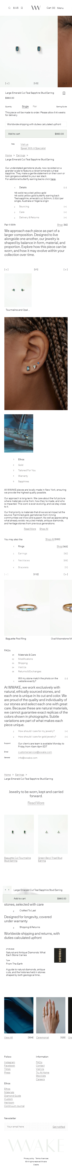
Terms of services (41, 1158)
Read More (30, 528)
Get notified (59, 1126)
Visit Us (40, 1069)
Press (7, 1072)
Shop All (43, 528)
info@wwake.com (27, 757)
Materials (9, 1092)
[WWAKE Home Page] (36, 8)
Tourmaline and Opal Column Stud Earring (18, 309)
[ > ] (65, 83)
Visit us (24, 144)
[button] (22, 8)
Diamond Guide (12, 1095)
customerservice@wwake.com (35, 752)
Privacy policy (29, 1158)
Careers (40, 1079)
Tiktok (7, 1069)
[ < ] (7, 83)
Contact (40, 1065)
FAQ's (39, 1062)
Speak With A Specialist (33, 148)
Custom (8, 1099)
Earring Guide (61, 106)
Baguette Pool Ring (16, 638)
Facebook (9, 1065)
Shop (59, 546)
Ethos (7, 1088)
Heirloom (9, 1102)
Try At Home (42, 1072)
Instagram (9, 1062)
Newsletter (10, 1118)
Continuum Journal (14, 1106)
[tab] (36, 546)
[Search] (9, 8)
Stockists (41, 1075)
